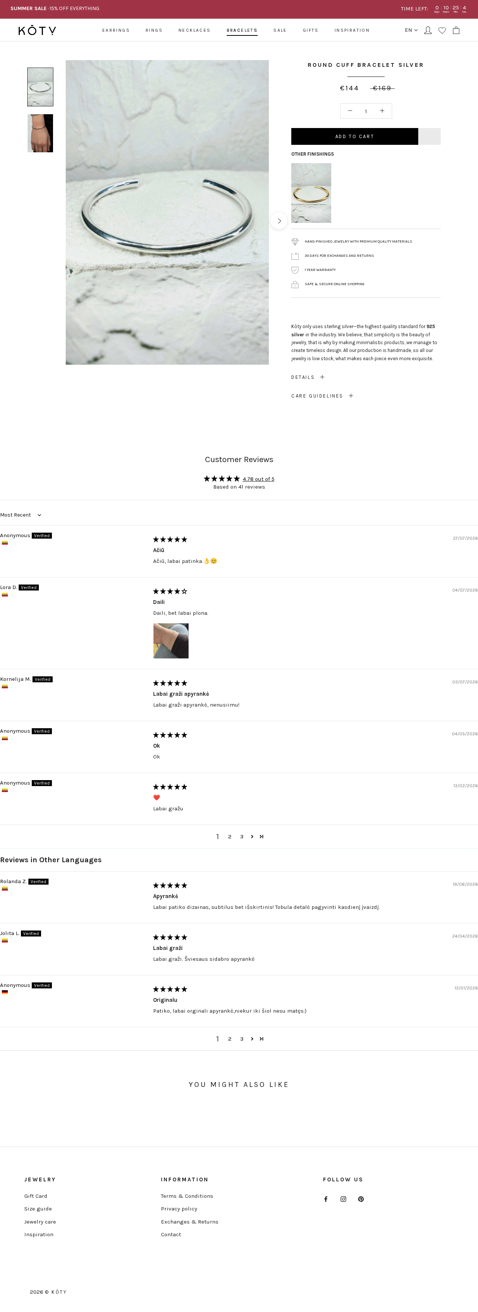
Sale (280, 30)
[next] (278, 220)
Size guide (38, 1208)
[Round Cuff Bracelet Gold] (311, 167)
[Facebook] (326, 1198)
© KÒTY (56, 1292)
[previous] (55, 220)
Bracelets (242, 30)
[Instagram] (343, 1198)
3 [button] (241, 836)
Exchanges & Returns (189, 1221)
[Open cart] (456, 30)
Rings (154, 30)
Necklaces (195, 30)
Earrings (116, 30)
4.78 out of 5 (258, 479)
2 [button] (230, 836)
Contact (171, 1234)
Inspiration (352, 30)
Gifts (311, 30)
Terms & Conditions (187, 1196)
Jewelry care (40, 1221)
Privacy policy (179, 1208)
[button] (252, 836)
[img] (170, 539)
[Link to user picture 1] (171, 641)
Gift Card (35, 1196)
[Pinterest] (361, 1198)
